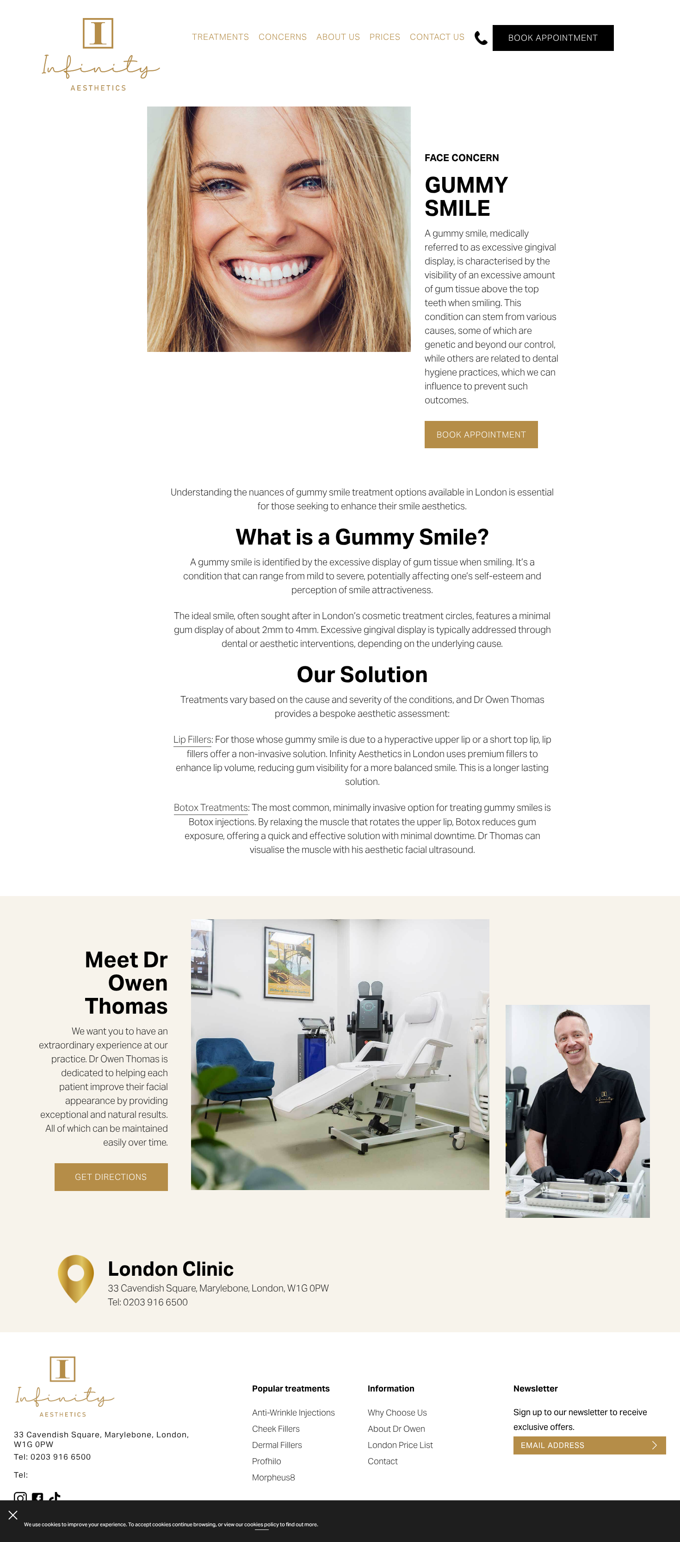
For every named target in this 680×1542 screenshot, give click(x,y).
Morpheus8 (273, 1477)
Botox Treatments (211, 808)
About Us (338, 36)
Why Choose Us (397, 1412)
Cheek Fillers (276, 1428)
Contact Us (437, 36)
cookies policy (261, 1524)
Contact (383, 1461)
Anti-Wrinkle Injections (293, 1412)
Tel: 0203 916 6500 (52, 1457)
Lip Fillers (192, 739)
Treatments (220, 36)
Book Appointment (553, 37)
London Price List (400, 1445)
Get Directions (111, 1177)
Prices (385, 36)
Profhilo (266, 1461)
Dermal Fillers (277, 1445)
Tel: (21, 1475)
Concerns (283, 36)
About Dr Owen (396, 1428)
